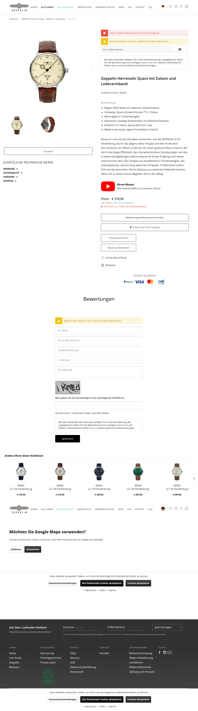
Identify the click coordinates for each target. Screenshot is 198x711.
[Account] (181, 6)
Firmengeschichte (50, 658)
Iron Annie (15, 658)
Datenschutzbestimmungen (141, 65)
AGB (72, 662)
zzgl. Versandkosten (123, 202)
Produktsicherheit (118, 238)
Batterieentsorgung (140, 653)
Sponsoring (47, 653)
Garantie (48, 151)
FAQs (73, 653)
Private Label (47, 662)
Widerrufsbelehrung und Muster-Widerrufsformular (141, 662)
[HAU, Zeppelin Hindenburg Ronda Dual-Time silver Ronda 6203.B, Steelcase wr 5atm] (60, 471)
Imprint (112, 706)
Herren (72, 18)
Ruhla (12, 653)
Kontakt (104, 653)
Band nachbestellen (118, 247)
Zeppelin (14, 662)
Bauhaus (14, 667)
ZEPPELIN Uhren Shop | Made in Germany (44, 18)
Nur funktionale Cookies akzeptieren (102, 699)
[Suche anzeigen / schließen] (170, 6)
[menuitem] (34, 8)
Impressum (76, 671)
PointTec (14, 18)
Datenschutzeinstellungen (62, 699)
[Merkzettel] (175, 6)
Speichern (67, 438)
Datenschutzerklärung (83, 667)
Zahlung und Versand (141, 671)
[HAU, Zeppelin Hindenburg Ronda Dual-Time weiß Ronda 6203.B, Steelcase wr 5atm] (21, 471)
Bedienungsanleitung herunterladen (145, 217)
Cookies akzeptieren (138, 699)
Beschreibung (13, 290)
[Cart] (186, 6)
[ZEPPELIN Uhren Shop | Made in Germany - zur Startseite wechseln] (19, 7)
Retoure (75, 658)
